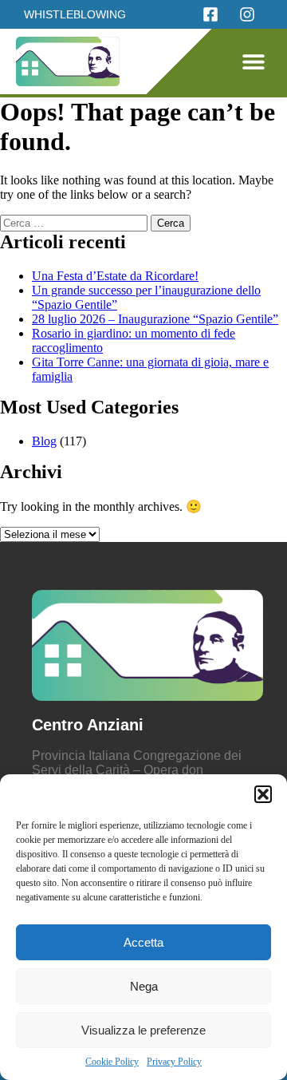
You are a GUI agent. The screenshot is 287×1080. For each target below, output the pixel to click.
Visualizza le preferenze (143, 1030)
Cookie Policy (112, 1061)
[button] (263, 794)
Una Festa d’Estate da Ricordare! (115, 276)
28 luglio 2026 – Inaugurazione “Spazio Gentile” (155, 319)
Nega (144, 986)
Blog (44, 441)
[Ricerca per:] (75, 222)
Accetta (143, 942)
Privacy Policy (174, 1061)
